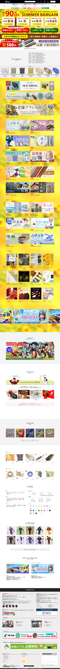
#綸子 (21, 492)
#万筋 (12, 498)
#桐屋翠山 (13, 506)
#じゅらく (11, 505)
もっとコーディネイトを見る (30, 549)
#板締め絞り (20, 499)
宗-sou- (4, 660)
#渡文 (22, 505)
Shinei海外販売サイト (6, 656)
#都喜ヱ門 (10, 506)
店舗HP (19, 625)
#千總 (7, 506)
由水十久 (37, 440)
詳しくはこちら (31, 610)
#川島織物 (8, 505)
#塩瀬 (23, 492)
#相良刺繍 (12, 499)
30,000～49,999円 (33, 501)
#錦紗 (15, 492)
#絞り (7, 498)
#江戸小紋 (10, 498)
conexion (23, 656)
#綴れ (17, 498)
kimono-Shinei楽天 (5, 657)
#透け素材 (8, 492)
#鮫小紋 (15, 498)
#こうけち (18, 492)
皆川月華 (33, 440)
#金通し (23, 499)
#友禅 (20, 498)
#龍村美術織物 (14, 505)
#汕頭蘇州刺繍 (8, 499)
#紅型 (17, 499)
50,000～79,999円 (41, 501)
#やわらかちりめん (12, 492)
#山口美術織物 (18, 505)
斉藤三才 (23, 440)
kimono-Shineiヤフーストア (6, 658)
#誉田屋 (25, 505)
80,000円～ (47, 501)
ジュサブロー (28, 440)
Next (54, 535)
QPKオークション (5, 661)
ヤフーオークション (5, 659)
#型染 (14, 499)
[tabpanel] (30, 316)
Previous (5, 535)
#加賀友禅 (23, 498)
